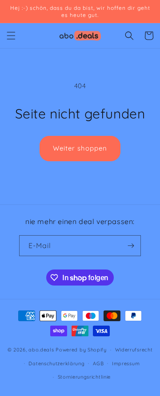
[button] (11, 35)
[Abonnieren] (130, 245)
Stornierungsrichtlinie (84, 377)
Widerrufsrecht (134, 350)
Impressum (126, 363)
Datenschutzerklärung (56, 363)
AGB (98, 363)
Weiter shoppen (80, 148)
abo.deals (41, 350)
